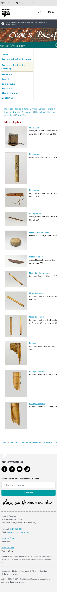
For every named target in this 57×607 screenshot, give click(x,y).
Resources (7, 88)
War (24, 115)
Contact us (7, 97)
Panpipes (37, 371)
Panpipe (33, 343)
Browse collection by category (13, 67)
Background (8, 84)
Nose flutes (36, 316)
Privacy (34, 571)
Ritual (12, 115)
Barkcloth (8, 108)
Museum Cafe (7, 547)
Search (5, 79)
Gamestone (39, 232)
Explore (14, 442)
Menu (51, 12)
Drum (34, 127)
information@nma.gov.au (18, 532)
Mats (49, 112)
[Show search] (39, 12)
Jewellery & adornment (23, 112)
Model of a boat (36, 256)
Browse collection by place (16, 59)
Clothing (33, 108)
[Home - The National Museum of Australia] (5, 13)
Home (4, 54)
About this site (9, 93)
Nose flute (39, 273)
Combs (42, 108)
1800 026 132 (16, 529)
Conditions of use (11, 574)
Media (14, 571)
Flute (35, 154)
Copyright (43, 571)
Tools (18, 115)
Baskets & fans (21, 108)
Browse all (7, 74)
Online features (30, 442)
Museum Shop (7, 538)
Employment (24, 571)
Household (40, 112)
